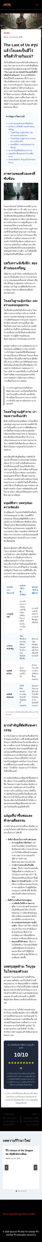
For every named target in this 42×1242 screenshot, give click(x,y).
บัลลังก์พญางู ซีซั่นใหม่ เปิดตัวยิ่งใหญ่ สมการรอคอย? (31, 1119)
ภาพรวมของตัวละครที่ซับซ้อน (20, 123)
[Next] (35, 1167)
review (7, 33)
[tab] (16, 1191)
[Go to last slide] (6, 1167)
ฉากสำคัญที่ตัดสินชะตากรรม (20, 150)
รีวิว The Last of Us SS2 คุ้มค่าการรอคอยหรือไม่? (10, 1119)
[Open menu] (37, 4)
